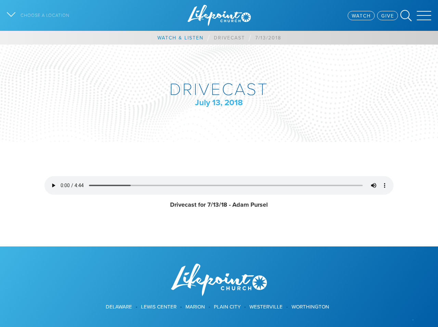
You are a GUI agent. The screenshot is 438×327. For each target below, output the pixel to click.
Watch (361, 15)
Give (387, 15)
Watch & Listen (180, 37)
